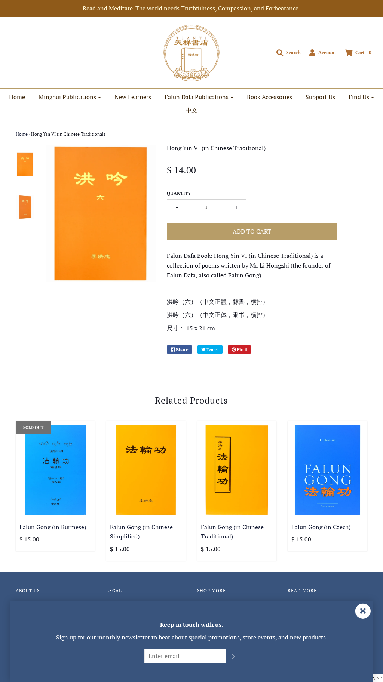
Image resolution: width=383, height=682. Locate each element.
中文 (191, 110)
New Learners (132, 97)
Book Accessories (269, 97)
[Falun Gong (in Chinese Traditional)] (237, 470)
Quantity (179, 193)
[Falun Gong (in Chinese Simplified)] (146, 470)
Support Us (320, 97)
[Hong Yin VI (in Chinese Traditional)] (25, 164)
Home (17, 97)
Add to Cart (252, 231)
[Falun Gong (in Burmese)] (55, 470)
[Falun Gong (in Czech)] (327, 470)
